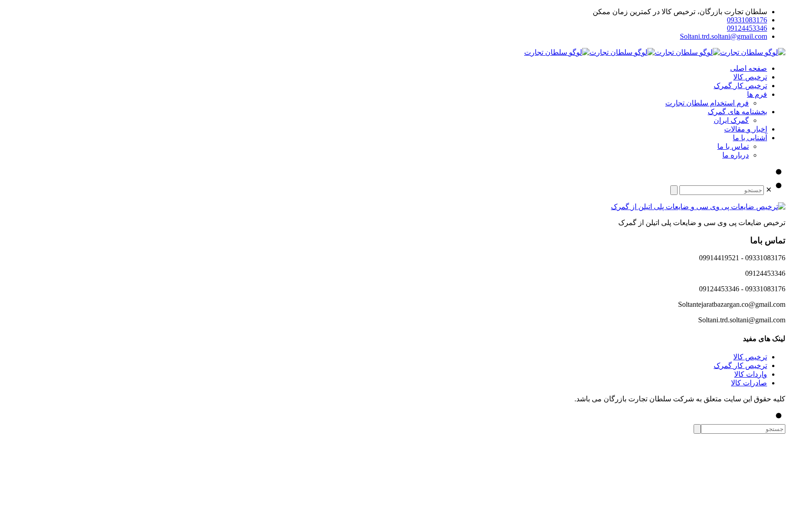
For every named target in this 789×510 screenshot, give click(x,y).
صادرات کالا (749, 383)
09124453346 (747, 28)
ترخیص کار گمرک (740, 365)
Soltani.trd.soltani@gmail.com (723, 36)
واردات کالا (750, 374)
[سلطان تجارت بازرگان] (654, 52)
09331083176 (747, 20)
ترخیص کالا (750, 357)
